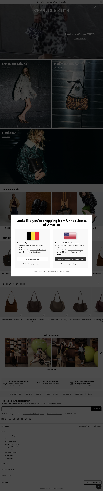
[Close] (89, 217)
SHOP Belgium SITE (32, 259)
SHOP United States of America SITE (70, 259)
